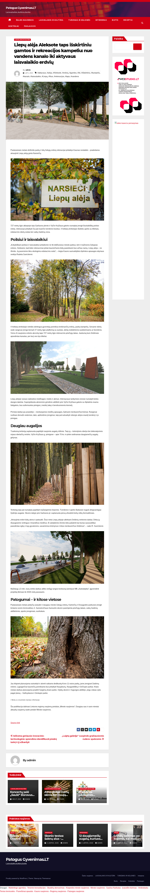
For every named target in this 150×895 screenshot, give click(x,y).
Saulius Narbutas (113, 888)
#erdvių (65, 73)
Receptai (128, 20)
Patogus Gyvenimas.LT (21, 7)
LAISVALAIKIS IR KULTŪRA (51, 20)
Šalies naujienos (25, 20)
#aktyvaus (42, 73)
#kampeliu (95, 73)
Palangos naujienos (76, 891)
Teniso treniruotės (7, 891)
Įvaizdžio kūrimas (129, 888)
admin (28, 70)
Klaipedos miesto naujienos (77, 888)
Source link (15, 723)
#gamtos (73, 73)
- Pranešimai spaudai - (24, 891)
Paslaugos (30, 26)
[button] (142, 23)
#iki (78, 73)
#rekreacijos (59, 76)
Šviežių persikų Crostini (20, 837)
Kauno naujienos (41, 891)
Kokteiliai (13, 26)
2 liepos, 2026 (18, 843)
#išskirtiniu (85, 73)
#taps (67, 76)
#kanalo (26, 76)
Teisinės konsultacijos (36, 888)
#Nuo (51, 76)
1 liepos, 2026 (122, 843)
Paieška (118, 38)
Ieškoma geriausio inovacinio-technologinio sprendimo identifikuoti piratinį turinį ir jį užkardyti (34, 739)
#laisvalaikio (35, 76)
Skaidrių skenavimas (55, 888)
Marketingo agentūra (17, 888)
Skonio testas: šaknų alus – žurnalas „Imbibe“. (57, 838)
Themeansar (46, 878)
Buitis (115, 20)
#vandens (75, 76)
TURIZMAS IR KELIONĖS (79, 20)
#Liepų (45, 76)
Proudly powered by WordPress (17, 878)
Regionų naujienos (58, 891)
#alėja (49, 73)
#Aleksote (57, 73)
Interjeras (101, 20)
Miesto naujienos (98, 888)
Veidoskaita (143, 888)
